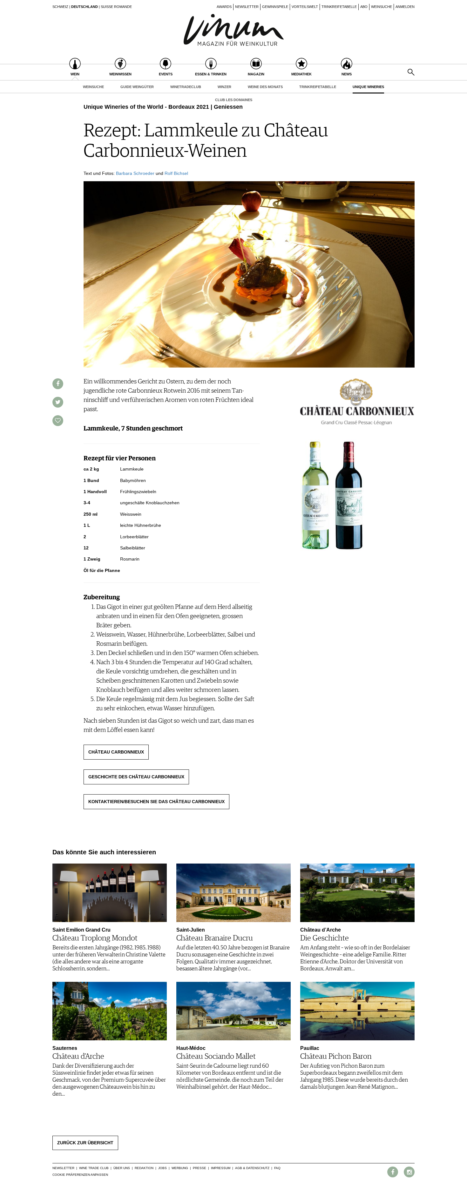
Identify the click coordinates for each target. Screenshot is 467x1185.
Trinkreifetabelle (339, 7)
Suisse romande (116, 7)
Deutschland (84, 7)
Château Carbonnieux (116, 751)
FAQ (277, 1168)
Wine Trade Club (94, 1168)
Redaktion (144, 1168)
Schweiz (60, 7)
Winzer (224, 87)
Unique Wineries (368, 87)
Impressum (220, 1168)
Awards (224, 7)
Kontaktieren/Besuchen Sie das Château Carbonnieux (156, 801)
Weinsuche (381, 7)
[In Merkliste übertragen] (57, 420)
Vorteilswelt (305, 7)
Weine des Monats (265, 87)
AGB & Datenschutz (252, 1168)
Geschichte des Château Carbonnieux (136, 776)
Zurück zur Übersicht (85, 1142)
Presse (199, 1168)
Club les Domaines (233, 100)
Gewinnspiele (275, 7)
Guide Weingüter (137, 87)
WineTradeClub (185, 87)
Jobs (162, 1168)
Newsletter (247, 7)
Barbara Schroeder (135, 173)
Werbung (180, 1168)
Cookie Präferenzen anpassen (80, 1174)
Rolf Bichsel (176, 173)
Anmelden (405, 7)
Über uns (121, 1168)
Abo (364, 7)
